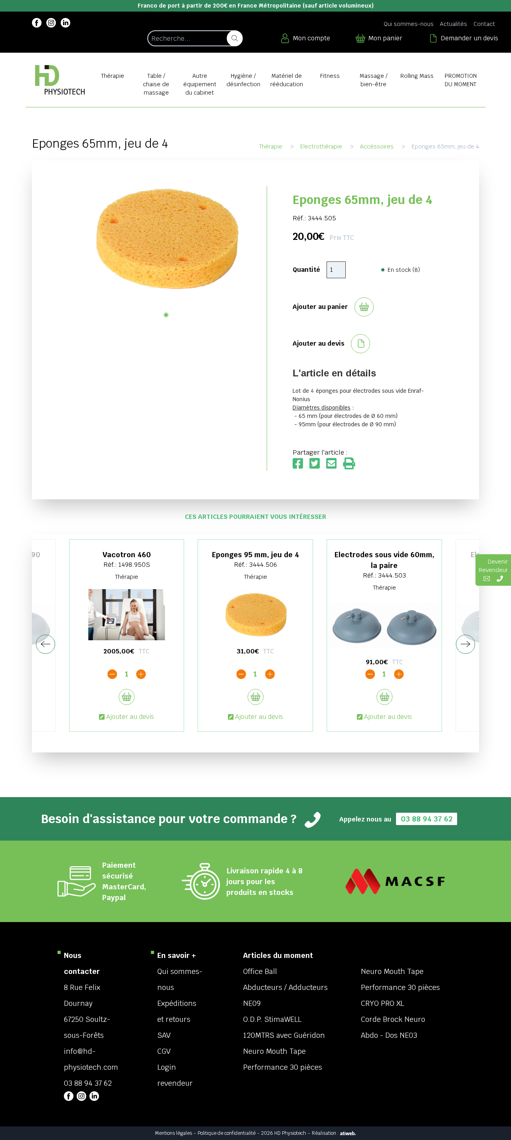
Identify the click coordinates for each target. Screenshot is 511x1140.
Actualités (453, 24)
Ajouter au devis (130, 716)
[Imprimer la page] (349, 464)
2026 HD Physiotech (283, 1133)
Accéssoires (377, 146)
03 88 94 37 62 (426, 818)
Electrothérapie (321, 146)
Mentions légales (173, 1133)
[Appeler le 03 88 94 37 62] (500, 578)
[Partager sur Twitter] (317, 464)
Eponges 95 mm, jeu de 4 (255, 554)
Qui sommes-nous (409, 24)
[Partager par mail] (334, 464)
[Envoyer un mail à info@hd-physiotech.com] (486, 578)
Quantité (306, 269)
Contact (484, 24)
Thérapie (270, 146)
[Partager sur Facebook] (301, 464)
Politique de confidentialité (227, 1133)
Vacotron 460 (127, 554)
